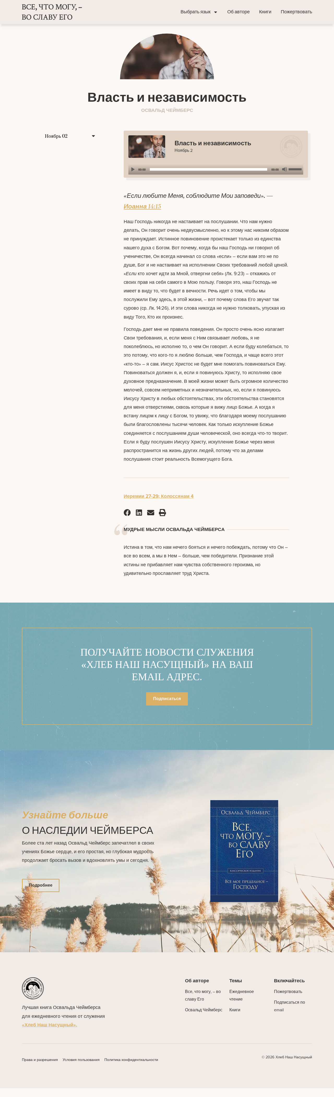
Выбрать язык (196, 11)
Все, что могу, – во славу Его (203, 995)
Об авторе (238, 11)
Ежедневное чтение (241, 995)
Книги (265, 11)
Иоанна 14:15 (142, 206)
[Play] (132, 169)
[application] (215, 169)
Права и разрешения (40, 1060)
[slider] (296, 169)
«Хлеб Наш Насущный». (49, 1024)
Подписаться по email (289, 1006)
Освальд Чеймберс (203, 1010)
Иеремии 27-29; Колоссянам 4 (159, 496)
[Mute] (284, 169)
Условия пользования (81, 1060)
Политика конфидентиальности (131, 1060)
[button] (127, 512)
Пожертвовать (296, 11)
